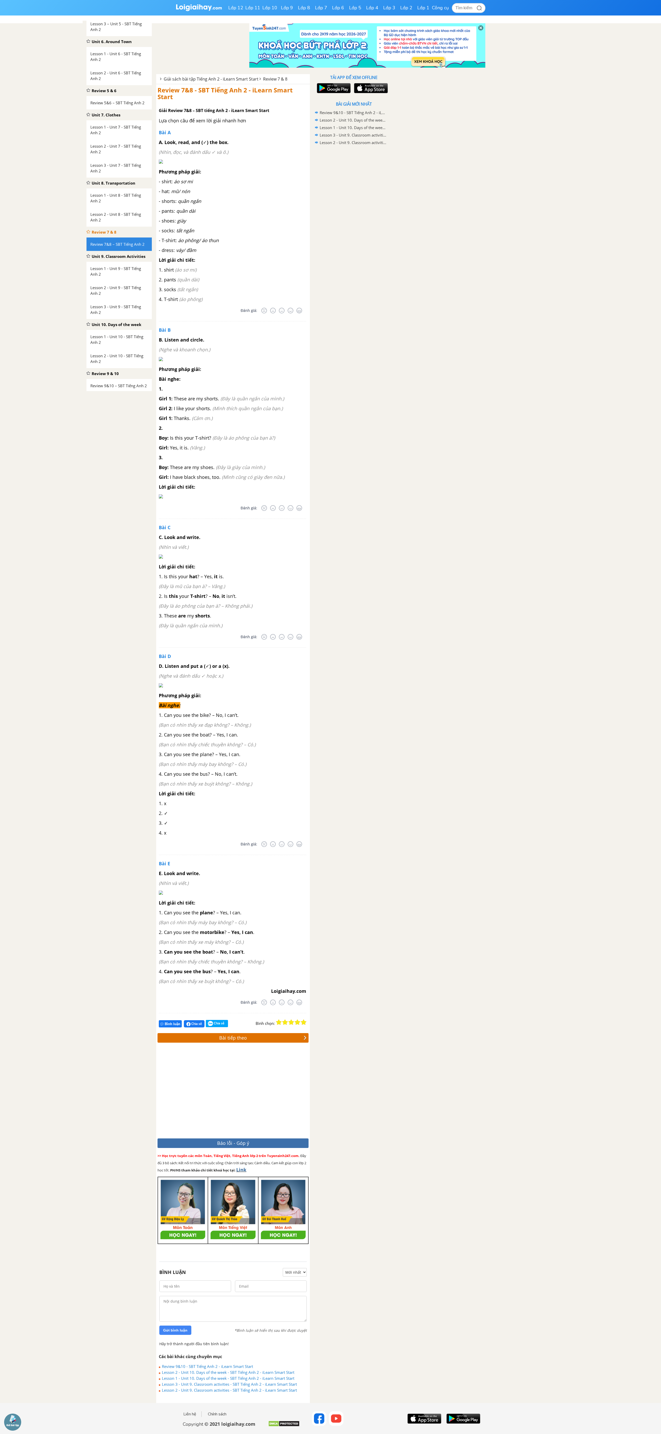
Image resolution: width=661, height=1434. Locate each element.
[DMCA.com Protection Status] (284, 1426)
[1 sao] (279, 1022)
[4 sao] (297, 1022)
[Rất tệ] (264, 310)
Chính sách (217, 1414)
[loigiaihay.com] (199, 9)
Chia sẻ (196, 1023)
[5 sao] (304, 1022)
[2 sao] (285, 1022)
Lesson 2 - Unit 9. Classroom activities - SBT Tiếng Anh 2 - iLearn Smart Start (229, 1390)
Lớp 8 (304, 8)
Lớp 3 (389, 8)
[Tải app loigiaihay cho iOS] (370, 88)
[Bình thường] (281, 310)
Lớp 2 (406, 8)
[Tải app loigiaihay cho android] (333, 88)
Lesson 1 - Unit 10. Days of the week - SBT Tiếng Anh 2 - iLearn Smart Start (228, 1378)
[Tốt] (290, 310)
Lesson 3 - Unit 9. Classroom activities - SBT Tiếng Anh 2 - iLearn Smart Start (229, 1384)
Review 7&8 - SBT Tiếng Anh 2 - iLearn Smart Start (225, 93)
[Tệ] (273, 310)
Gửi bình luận (175, 1330)
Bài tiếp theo (233, 1038)
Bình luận (172, 1024)
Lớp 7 (321, 8)
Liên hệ (189, 1414)
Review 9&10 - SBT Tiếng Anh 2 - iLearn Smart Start (207, 1366)
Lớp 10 (269, 8)
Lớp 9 (287, 8)
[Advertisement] (233, 1092)
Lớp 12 (235, 8)
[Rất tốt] (299, 310)
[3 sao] (291, 1022)
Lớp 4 (372, 8)
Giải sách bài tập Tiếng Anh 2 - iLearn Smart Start (211, 79)
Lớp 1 (423, 8)
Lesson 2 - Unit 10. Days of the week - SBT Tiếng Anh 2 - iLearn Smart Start (228, 1372)
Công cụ (440, 8)
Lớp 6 (338, 8)
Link (241, 1170)
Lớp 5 (355, 8)
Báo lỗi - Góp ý (233, 1143)
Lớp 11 (252, 8)
